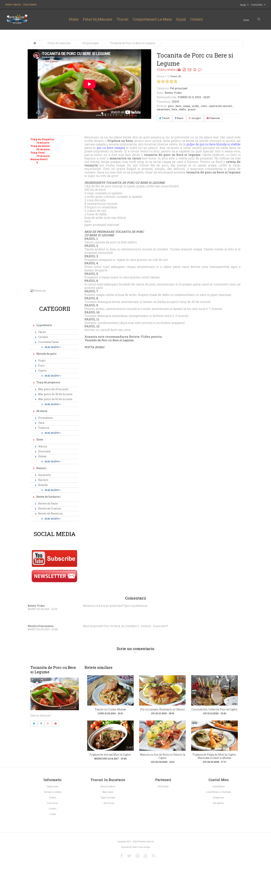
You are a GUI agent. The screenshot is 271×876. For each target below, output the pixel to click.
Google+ (196, 118)
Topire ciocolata (107, 797)
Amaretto (44, 475)
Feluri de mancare (97, 19)
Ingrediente (44, 325)
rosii (204, 106)
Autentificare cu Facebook (218, 791)
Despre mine (52, 786)
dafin (182, 109)
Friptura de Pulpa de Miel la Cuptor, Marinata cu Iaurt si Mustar (214, 756)
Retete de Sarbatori (48, 496)
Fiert (41, 365)
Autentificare (218, 786)
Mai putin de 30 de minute (55, 394)
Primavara (45, 417)
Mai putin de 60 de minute (55, 399)
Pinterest (214, 118)
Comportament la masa (152, 19)
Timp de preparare (48, 382)
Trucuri (122, 19)
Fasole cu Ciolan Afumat (110, 709)
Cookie (52, 814)
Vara (41, 422)
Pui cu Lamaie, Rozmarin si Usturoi (162, 709)
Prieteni (52, 797)
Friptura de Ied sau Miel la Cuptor (110, 754)
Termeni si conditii (52, 791)
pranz (192, 109)
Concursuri (52, 802)
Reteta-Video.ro (147, 841)
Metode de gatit (46, 353)
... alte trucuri (107, 802)
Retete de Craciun (49, 508)
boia (174, 109)
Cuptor (42, 370)
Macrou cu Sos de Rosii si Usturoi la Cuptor (162, 756)
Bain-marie (108, 791)
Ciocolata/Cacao (48, 342)
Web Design (163, 786)
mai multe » (52, 347)
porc (171, 106)
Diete (39, 439)
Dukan (42, 456)
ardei (195, 106)
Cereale (43, 337)
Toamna (43, 427)
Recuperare (218, 802)
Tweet (165, 118)
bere (178, 106)
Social (181, 19)
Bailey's (43, 480)
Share (179, 118)
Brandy (43, 485)
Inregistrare (218, 797)
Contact (196, 19)
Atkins (42, 446)
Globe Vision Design (141, 847)
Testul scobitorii (107, 786)
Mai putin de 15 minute (53, 389)
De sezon (41, 411)
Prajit (42, 360)
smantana (163, 109)
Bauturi (41, 468)
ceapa (186, 106)
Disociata (44, 451)
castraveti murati (220, 106)
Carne (42, 332)
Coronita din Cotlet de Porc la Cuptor (214, 709)
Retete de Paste (48, 503)
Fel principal (90, 43)
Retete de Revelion (50, 513)
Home (74, 19)
